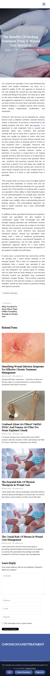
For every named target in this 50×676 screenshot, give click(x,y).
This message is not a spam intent (18, 623)
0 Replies (42, 50)
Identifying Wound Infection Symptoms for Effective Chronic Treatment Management (23, 370)
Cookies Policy (30, 668)
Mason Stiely (11, 50)
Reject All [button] (39, 672)
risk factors (35, 125)
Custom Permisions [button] (23, 672)
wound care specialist (10, 293)
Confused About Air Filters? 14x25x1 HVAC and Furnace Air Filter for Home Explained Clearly (22, 427)
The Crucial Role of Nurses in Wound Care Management (22, 538)
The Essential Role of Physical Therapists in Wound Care (18, 483)
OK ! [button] (9, 672)
